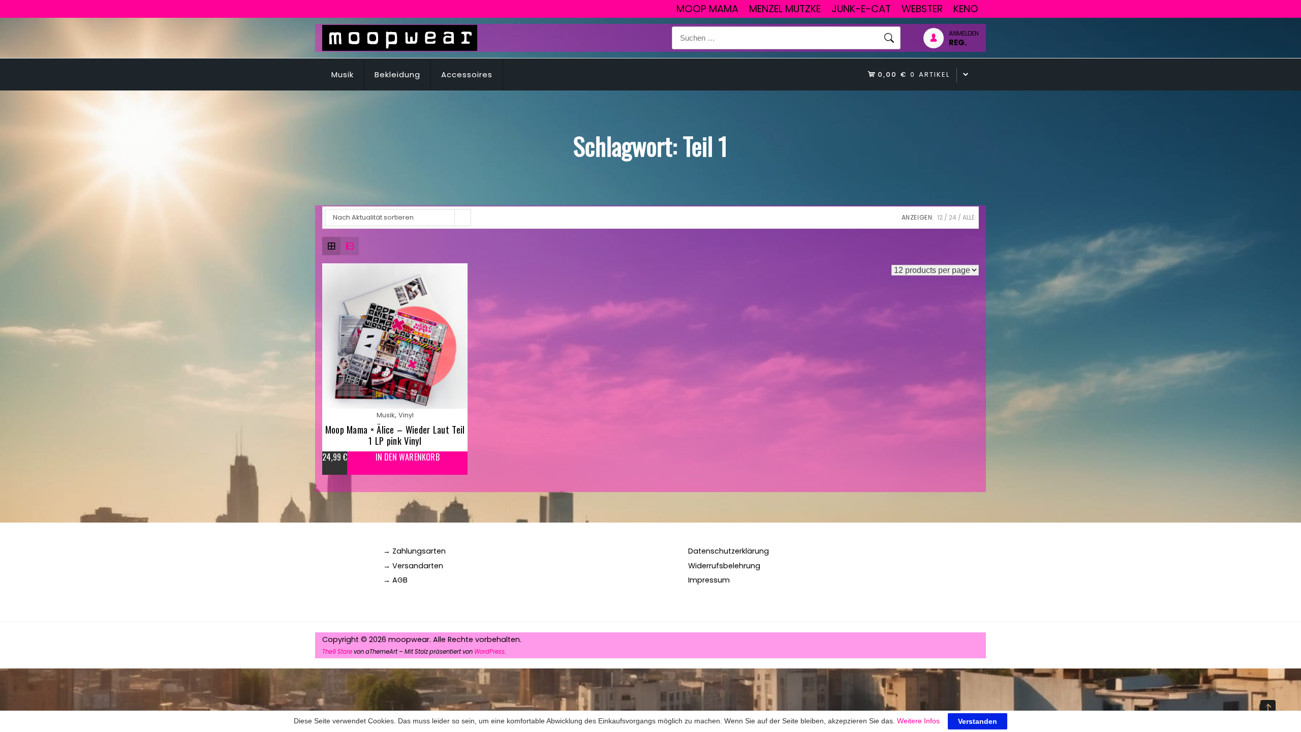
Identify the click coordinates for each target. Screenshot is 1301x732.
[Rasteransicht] (331, 246)
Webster (922, 9)
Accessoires (466, 74)
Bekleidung (397, 74)
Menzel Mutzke (785, 9)
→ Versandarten (413, 566)
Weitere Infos (918, 721)
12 (940, 217)
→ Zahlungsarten (414, 551)
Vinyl (406, 415)
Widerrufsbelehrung (724, 566)
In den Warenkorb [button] (408, 457)
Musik (342, 74)
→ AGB (395, 580)
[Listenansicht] (349, 246)
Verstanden (977, 721)
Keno (965, 9)
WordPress (489, 652)
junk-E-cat (861, 9)
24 (952, 217)
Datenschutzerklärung (728, 551)
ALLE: (969, 217)
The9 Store (337, 652)
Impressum (709, 580)
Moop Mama (707, 9)
